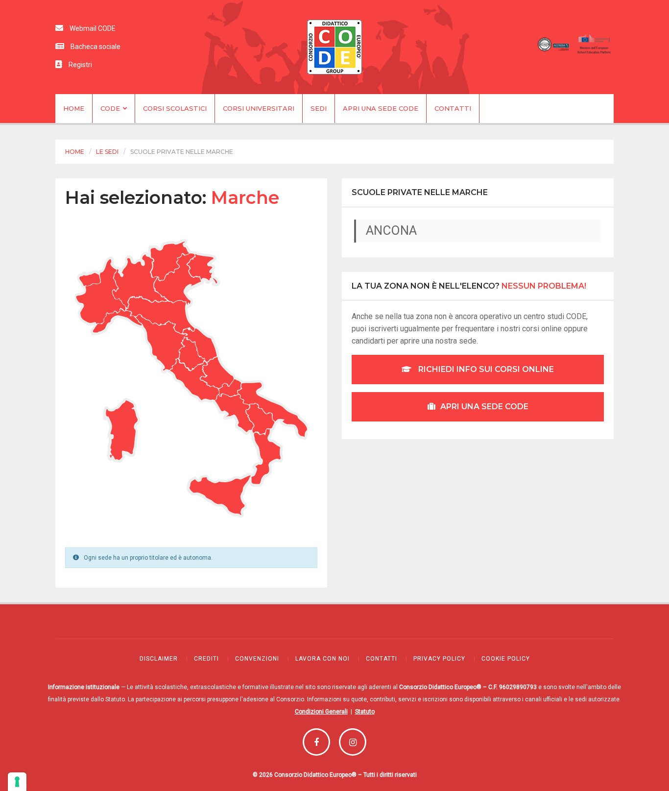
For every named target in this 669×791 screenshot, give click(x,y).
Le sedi (107, 151)
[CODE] (334, 46)
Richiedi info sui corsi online (485, 369)
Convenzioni (257, 658)
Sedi (319, 108)
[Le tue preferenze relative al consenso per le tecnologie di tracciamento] (17, 781)
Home (73, 108)
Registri (79, 65)
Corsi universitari (258, 108)
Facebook (316, 742)
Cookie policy (505, 658)
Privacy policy (439, 658)
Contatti (452, 108)
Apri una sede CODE (380, 108)
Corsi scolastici (175, 108)
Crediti (206, 658)
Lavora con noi (322, 658)
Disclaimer (159, 658)
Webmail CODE (92, 28)
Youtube (352, 742)
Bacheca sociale (94, 46)
